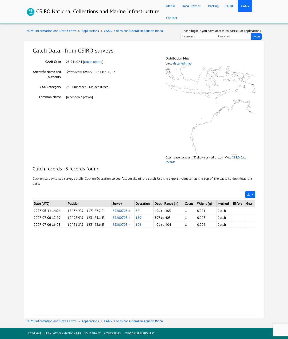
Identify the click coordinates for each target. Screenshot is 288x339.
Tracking (213, 6)
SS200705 (120, 210)
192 (138, 224)
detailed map (182, 63)
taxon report (93, 61)
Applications (90, 31)
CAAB (245, 6)
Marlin (170, 6)
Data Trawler (191, 6)
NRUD (229, 6)
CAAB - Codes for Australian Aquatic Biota (133, 31)
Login (256, 36)
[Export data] (250, 194)
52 (137, 210)
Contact (172, 18)
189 (138, 217)
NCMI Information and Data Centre (51, 31)
